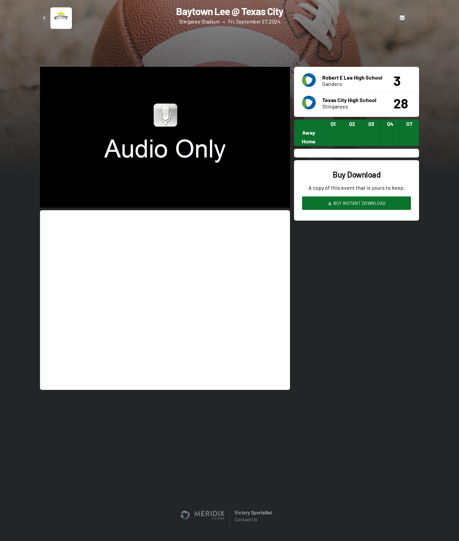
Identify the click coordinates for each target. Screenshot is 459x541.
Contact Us (246, 519)
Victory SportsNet (253, 512)
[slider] (165, 183)
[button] (167, 139)
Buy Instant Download (359, 203)
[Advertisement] (229, 47)
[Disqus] (165, 300)
